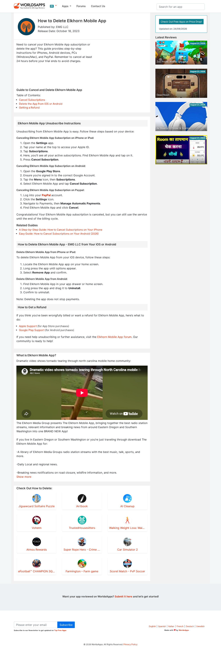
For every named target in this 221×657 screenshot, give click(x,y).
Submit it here (123, 596)
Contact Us (98, 6)
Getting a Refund (29, 107)
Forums (81, 6)
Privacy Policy (130, 644)
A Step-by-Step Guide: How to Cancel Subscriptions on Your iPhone (60, 229)
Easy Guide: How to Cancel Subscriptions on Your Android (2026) (59, 233)
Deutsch (190, 626)
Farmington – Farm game (82, 571)
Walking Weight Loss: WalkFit (127, 528)
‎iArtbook (82, 506)
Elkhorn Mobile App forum (114, 337)
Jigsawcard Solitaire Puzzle (36, 506)
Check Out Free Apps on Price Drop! (181, 21)
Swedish (200, 626)
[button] (53, 5)
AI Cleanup (127, 506)
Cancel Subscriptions (32, 99)
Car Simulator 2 (127, 549)
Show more (23, 476)
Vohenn (36, 528)
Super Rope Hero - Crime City (82, 549)
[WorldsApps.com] (30, 5)
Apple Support (28, 326)
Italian (171, 626)
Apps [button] (65, 6)
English (152, 626)
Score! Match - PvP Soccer (127, 571)
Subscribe (66, 625)
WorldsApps (184, 630)
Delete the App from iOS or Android (40, 103)
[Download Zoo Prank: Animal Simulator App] (181, 52)
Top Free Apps (60, 630)
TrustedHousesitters (82, 528)
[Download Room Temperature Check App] (181, 149)
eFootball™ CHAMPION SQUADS (36, 571)
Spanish (162, 626)
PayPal (46, 195)
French (180, 626)
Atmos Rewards (36, 549)
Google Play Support (31, 330)
